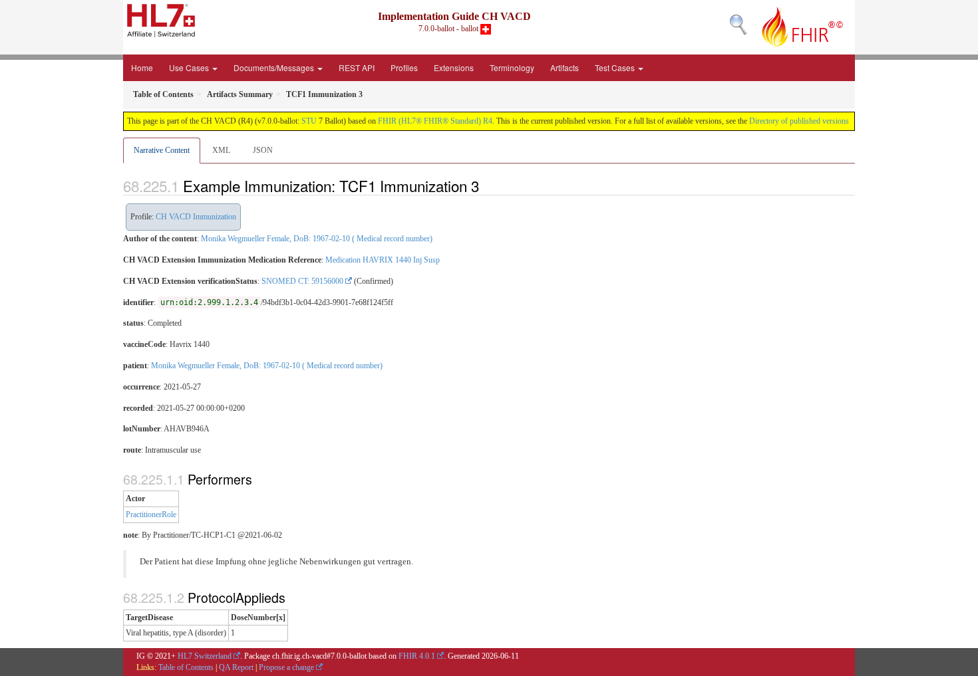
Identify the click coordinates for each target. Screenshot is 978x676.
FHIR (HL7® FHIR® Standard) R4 (435, 121)
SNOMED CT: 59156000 (302, 281)
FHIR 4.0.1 (417, 656)
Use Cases (190, 67)
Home (142, 67)
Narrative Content (162, 150)
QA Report (236, 667)
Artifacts (564, 67)
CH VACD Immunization (196, 216)
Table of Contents (186, 667)
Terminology (512, 67)
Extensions (454, 67)
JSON (263, 150)
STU (309, 121)
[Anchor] (486, 185)
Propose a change (286, 667)
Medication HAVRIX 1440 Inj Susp (382, 260)
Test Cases (616, 67)
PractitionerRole (151, 514)
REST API (357, 67)
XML (221, 150)
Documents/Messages (275, 67)
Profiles (404, 67)
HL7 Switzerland (205, 656)
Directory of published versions (799, 121)
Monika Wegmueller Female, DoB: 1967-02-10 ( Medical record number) (316, 238)
